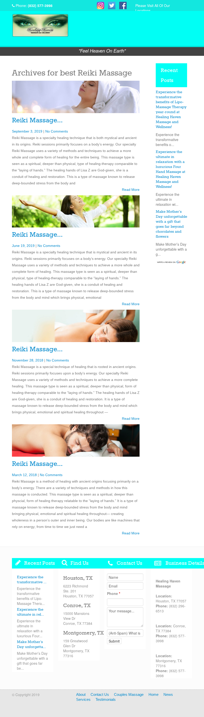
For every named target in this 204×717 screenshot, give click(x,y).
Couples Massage (129, 694)
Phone (113, 593)
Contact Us (100, 694)
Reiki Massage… (37, 120)
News (168, 694)
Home (153, 694)
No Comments (56, 131)
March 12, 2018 (24, 475)
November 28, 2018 (27, 360)
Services (83, 699)
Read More (131, 190)
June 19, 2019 (23, 246)
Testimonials (106, 699)
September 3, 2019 (27, 131)
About (81, 694)
